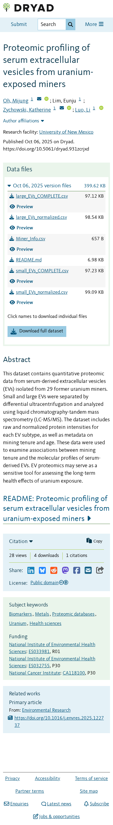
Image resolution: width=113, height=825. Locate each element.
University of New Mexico (66, 132)
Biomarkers (20, 614)
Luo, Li (82, 110)
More (91, 24)
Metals (42, 614)
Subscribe (99, 804)
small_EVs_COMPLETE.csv (42, 271)
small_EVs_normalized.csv (41, 292)
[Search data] (70, 24)
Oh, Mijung (15, 101)
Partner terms (29, 791)
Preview (25, 206)
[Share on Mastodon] (65, 570)
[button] (56, 185)
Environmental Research (46, 710)
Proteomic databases (73, 614)
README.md (29, 260)
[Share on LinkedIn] (30, 570)
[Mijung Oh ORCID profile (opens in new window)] (46, 99)
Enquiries (19, 804)
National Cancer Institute (34, 673)
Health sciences (45, 623)
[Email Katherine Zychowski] (61, 108)
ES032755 (39, 666)
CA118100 (74, 673)
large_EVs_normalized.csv (41, 217)
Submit (19, 24)
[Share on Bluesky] (42, 570)
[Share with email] (88, 570)
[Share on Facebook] (76, 570)
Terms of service (91, 778)
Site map (89, 791)
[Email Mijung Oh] (39, 99)
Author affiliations (21, 121)
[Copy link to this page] (100, 571)
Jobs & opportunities (59, 816)
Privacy (12, 778)
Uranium (18, 623)
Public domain (44, 583)
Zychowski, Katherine (27, 110)
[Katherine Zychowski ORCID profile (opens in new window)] (69, 108)
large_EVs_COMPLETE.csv (42, 196)
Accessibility (47, 778)
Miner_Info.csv (30, 239)
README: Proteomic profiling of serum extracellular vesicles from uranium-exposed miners (56, 509)
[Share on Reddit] (53, 570)
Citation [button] (18, 541)
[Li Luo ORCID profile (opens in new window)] (101, 108)
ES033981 (39, 651)
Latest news (59, 804)
